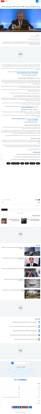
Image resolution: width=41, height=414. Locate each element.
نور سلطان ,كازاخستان (15, 163)
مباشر (3, 1)
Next (39, 390)
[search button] (12, 363)
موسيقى (23, 375)
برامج (19, 395)
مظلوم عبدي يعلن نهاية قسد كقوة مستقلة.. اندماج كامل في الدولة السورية (28, 154)
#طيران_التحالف (29, 71)
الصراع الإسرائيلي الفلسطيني (20, 369)
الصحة (19, 390)
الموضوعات (38, 383)
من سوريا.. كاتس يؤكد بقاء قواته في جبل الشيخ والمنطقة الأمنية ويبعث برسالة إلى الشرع (25, 159)
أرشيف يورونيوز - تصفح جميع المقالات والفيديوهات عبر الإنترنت (11, 397)
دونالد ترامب (21, 372)
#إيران (15, 106)
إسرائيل (27, 372)
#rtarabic (23, 118)
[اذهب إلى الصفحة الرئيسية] (37, 1)
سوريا (38, 163)
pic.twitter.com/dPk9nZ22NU (32, 73)
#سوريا (14, 71)
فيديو (39, 395)
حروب (28, 375)
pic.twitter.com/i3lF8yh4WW (26, 107)
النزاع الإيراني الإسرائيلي (30, 369)
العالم (35, 4)
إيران (8, 163)
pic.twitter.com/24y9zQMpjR (32, 120)
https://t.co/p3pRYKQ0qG (22, 73)
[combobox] (20, 363)
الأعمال (39, 388)
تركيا (22, 163)
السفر (39, 392)
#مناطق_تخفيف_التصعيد (21, 71)
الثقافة (19, 392)
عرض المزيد (38, 403)
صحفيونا (39, 397)
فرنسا (13, 375)
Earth (19, 388)
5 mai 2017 (35, 75)
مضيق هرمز (14, 372)
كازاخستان (32, 4)
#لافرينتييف (36, 71)
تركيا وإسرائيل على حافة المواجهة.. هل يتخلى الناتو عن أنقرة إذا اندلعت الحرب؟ (27, 157)
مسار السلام (32, 163)
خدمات (39, 400)
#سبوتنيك (9, 71)
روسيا (27, 163)
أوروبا (39, 386)
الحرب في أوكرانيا (9, 369)
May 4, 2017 (23, 109)
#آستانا (11, 106)
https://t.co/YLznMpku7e (16, 118)
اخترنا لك (38, 245)
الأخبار (37, 4)
